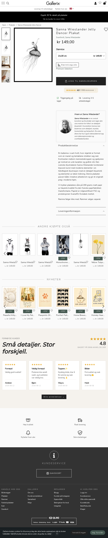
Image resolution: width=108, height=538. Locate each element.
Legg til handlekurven (82, 81)
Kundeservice (85, 496)
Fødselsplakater (7, 503)
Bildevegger (5, 493)
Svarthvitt (60, 37)
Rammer (4, 499)
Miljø (30, 503)
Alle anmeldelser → (54, 397)
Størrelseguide (68, 65)
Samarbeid (32, 499)
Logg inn (83, 493)
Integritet (57, 506)
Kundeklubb (85, 503)
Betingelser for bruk (61, 503)
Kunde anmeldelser (35, 496)
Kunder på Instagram (62, 496)
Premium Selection (64, 68)
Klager (82, 509)
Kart (2, 506)
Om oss (30, 493)
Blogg (56, 493)
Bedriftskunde (85, 506)
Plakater (4, 496)
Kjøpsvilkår (58, 499)
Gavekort (56, 473)
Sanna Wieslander (72, 37)
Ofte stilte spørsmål (87, 499)
